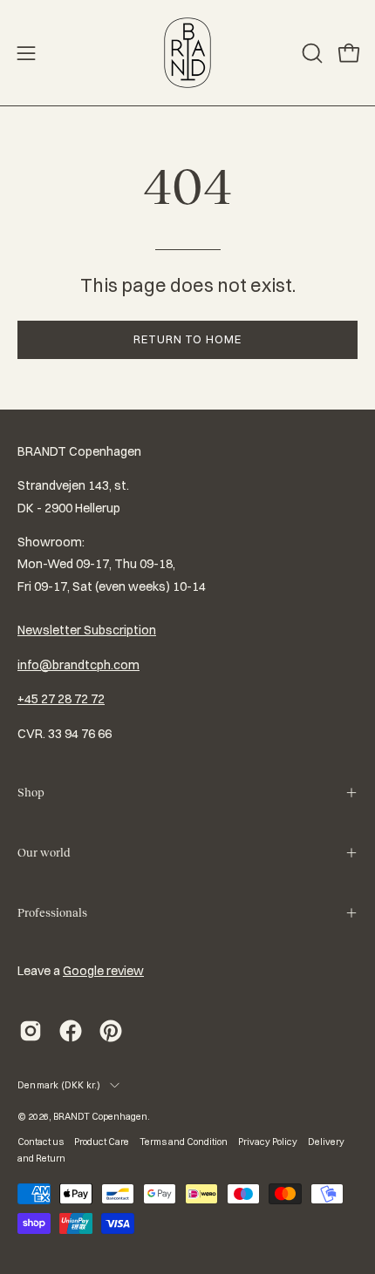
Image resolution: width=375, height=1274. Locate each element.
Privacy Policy (267, 1141)
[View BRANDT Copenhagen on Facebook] (71, 1031)
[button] (310, 53)
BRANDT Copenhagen (100, 1116)
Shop (30, 792)
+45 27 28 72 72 (61, 699)
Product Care (101, 1141)
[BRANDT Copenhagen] (187, 52)
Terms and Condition (184, 1141)
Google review (103, 971)
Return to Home (187, 339)
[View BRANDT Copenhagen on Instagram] (30, 1031)
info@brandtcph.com (78, 665)
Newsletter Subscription (86, 630)
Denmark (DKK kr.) (59, 1085)
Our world (43, 852)
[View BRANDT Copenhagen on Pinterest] (111, 1031)
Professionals (52, 912)
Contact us (40, 1141)
